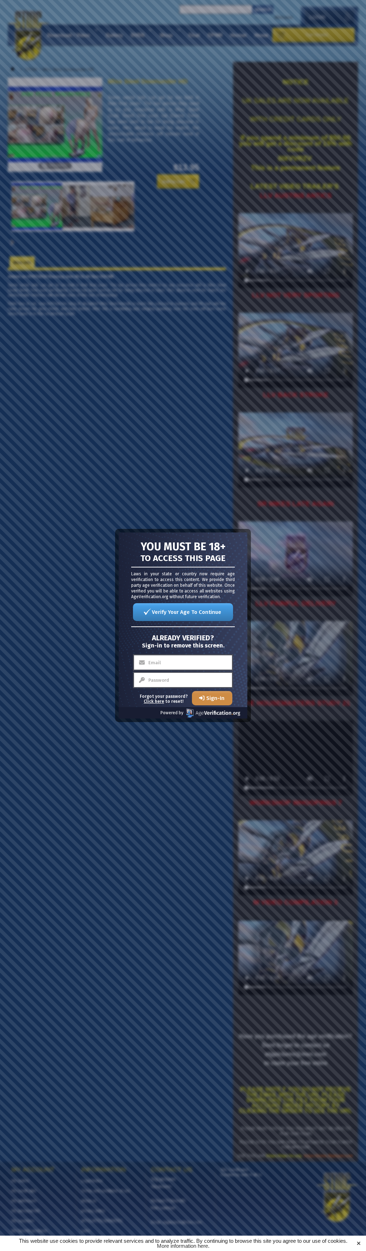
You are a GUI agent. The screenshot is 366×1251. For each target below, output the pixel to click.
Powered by (171, 712)
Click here (154, 701)
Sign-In (215, 698)
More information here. (183, 1246)
